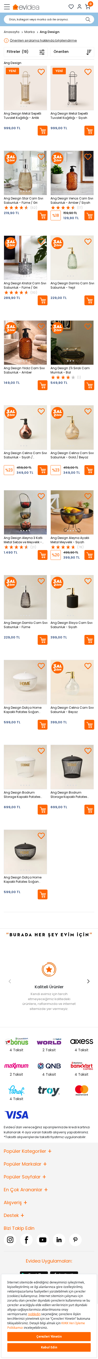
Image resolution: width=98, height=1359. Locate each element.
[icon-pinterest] (75, 1240)
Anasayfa (12, 31)
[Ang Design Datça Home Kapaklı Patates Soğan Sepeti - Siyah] (25, 852)
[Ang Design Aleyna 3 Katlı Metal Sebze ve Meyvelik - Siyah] (25, 512)
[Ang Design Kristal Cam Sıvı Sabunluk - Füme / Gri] (25, 258)
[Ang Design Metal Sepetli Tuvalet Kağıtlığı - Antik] (25, 88)
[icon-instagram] (10, 1240)
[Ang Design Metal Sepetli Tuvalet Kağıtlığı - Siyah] (72, 88)
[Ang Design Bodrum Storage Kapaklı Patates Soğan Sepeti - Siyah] (72, 767)
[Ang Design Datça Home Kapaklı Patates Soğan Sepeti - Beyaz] (25, 682)
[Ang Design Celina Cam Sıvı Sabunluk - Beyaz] (72, 682)
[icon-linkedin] (59, 1240)
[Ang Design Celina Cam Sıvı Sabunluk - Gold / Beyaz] (72, 427)
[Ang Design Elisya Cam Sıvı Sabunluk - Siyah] (72, 597)
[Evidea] (25, 7)
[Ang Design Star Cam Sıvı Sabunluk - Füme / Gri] (25, 173)
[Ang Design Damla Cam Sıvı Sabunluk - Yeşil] (72, 258)
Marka (29, 31)
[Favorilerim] (71, 7)
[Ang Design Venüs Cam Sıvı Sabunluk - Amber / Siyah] (72, 173)
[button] (88, 981)
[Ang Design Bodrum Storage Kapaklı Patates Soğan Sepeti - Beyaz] (25, 767)
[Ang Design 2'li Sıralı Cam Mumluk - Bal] (72, 343)
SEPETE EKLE (42, 130)
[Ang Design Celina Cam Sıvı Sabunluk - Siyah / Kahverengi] (25, 427)
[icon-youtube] (42, 1240)
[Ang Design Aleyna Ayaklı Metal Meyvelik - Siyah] (72, 512)
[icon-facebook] (26, 1240)
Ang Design (12, 63)
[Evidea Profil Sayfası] (79, 7)
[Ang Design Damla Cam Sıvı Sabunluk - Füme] (25, 597)
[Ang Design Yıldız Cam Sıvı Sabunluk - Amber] (25, 343)
